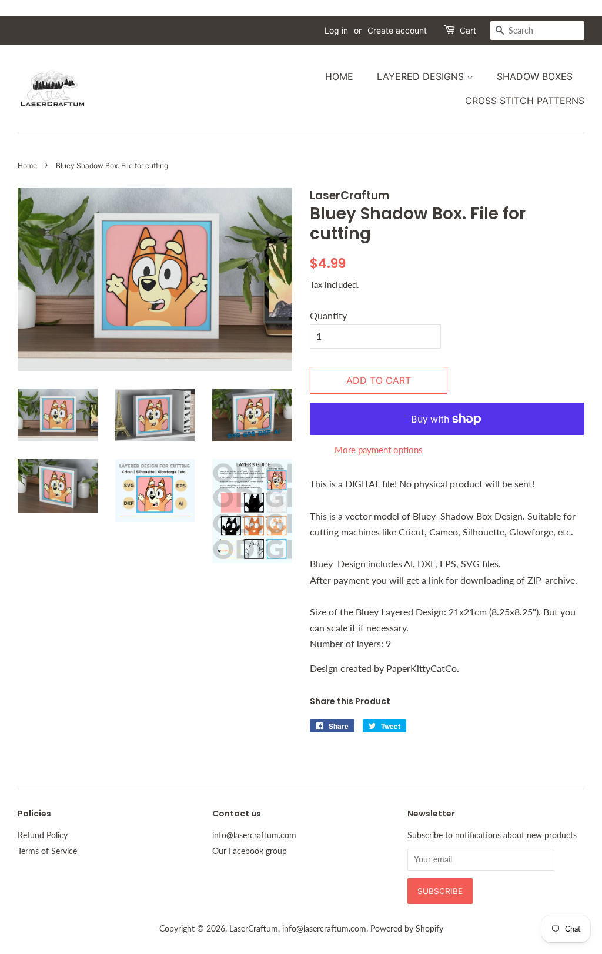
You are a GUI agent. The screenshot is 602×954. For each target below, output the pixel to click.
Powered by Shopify (406, 928)
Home (339, 76)
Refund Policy (43, 835)
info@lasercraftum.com (254, 835)
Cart (468, 30)
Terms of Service (47, 851)
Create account (397, 30)
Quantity (328, 315)
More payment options (379, 449)
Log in (336, 30)
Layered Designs (422, 76)
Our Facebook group (249, 851)
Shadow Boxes (535, 76)
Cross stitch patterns (524, 100)
